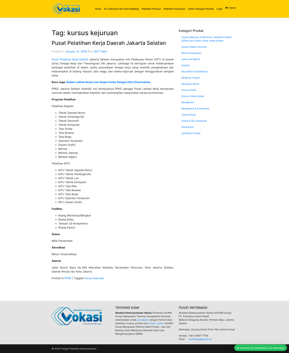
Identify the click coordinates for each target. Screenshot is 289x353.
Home (98, 8)
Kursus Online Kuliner (192, 96)
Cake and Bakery (190, 59)
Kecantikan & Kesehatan (194, 71)
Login (219, 8)
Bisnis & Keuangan (191, 53)
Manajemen (187, 102)
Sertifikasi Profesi (190, 133)
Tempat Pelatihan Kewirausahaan (79, 348)
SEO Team (100, 51)
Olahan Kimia (188, 114)
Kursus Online (188, 90)
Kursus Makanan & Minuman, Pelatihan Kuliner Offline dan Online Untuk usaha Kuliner (206, 39)
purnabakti (143, 319)
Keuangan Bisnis (190, 83)
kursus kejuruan (94, 278)
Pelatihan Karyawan (174, 8)
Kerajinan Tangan (190, 77)
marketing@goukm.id (200, 339)
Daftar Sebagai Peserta (201, 8)
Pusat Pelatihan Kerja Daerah (70, 59)
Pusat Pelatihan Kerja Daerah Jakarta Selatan (109, 43)
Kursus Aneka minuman (194, 46)
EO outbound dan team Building (121, 8)
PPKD (67, 278)
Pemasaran (187, 127)
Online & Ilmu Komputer (194, 120)
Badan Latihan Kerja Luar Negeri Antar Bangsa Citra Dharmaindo (109, 82)
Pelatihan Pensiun (151, 8)
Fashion (185, 65)
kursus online (155, 323)
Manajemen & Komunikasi (195, 108)
